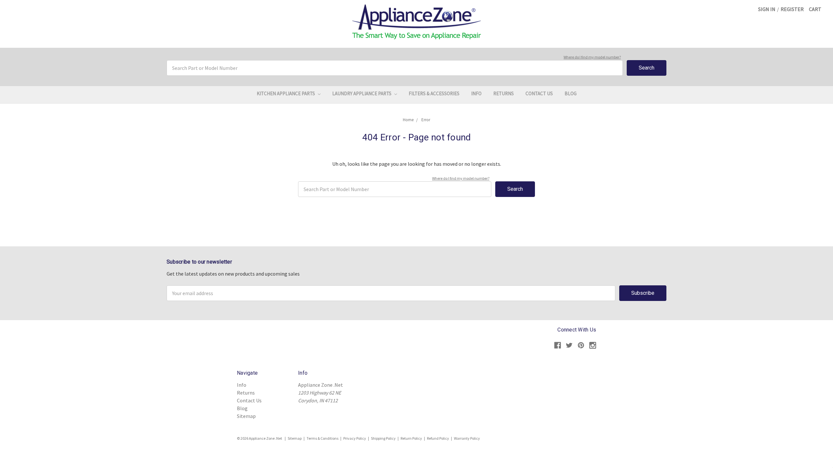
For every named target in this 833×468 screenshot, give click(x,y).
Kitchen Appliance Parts (286, 93)
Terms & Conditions (322, 438)
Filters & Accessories (434, 93)
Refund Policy (438, 438)
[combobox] (395, 68)
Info (476, 93)
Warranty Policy (467, 438)
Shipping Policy (383, 438)
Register (792, 9)
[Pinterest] (581, 345)
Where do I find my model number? (592, 57)
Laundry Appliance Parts (362, 93)
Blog (571, 93)
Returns (503, 93)
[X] (569, 345)
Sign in (766, 9)
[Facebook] (557, 345)
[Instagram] (592, 345)
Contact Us (539, 93)
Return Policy (411, 438)
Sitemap (246, 416)
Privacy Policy (354, 438)
